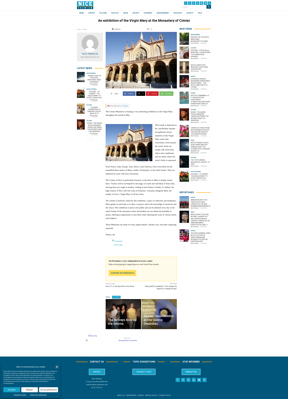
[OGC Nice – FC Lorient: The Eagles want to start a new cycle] (81, 93)
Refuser (29, 390)
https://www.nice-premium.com (90, 57)
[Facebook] (185, 3)
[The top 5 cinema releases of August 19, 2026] (184, 162)
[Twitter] (189, 3)
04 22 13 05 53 (96, 387)
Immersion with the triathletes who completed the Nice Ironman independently (200, 203)
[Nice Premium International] (85, 5)
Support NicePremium (122, 273)
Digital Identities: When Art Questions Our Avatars (199, 67)
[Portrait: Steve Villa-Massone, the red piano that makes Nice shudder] (184, 53)
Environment (91, 73)
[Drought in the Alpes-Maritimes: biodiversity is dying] (184, 39)
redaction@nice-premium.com (97, 384)
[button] (57, 367)
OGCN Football (91, 89)
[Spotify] (201, 3)
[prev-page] (87, 139)
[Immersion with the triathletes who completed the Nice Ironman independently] (184, 202)
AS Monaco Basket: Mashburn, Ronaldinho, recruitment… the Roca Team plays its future (200, 83)
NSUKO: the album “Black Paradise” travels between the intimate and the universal (94, 127)
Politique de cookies (20, 395)
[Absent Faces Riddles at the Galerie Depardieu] (159, 314)
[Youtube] (205, 3)
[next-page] (91, 139)
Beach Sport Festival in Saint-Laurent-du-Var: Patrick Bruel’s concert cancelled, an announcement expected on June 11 (200, 220)
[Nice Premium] (90, 43)
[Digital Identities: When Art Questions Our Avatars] (184, 67)
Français (125, 106)
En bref (116, 297)
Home (79, 29)
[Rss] (209, 3)
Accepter (12, 390)
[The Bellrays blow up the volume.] (123, 314)
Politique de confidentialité (38, 395)
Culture (84, 29)
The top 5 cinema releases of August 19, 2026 (200, 162)
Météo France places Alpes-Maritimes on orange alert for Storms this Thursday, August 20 (200, 147)
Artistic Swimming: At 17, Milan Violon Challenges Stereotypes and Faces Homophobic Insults (200, 100)
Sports (193, 76)
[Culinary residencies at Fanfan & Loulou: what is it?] (81, 109)
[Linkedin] (197, 3)
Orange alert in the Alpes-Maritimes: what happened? (94, 79)
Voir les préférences (48, 390)
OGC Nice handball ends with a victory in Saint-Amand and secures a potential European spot (200, 237)
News (192, 140)
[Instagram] (193, 3)
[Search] (208, 7)
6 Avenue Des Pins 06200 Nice (97, 381)
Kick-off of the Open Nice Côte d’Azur (120, 286)
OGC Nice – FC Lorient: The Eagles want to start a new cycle (94, 95)
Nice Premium (90, 54)
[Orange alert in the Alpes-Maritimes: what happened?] (81, 77)
